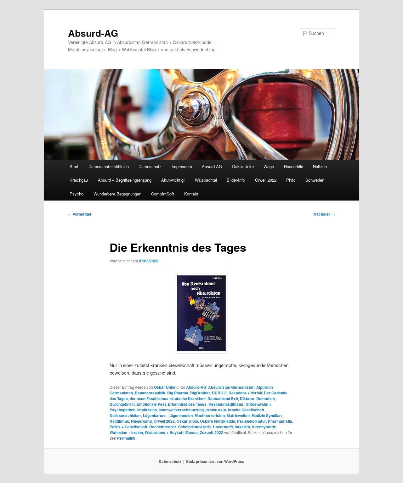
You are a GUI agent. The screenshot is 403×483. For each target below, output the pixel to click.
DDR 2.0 (219, 393)
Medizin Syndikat (267, 415)
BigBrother (200, 393)
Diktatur (247, 398)
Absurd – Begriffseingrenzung (124, 180)
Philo (290, 180)
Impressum (182, 166)
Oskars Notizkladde (217, 421)
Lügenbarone (155, 415)
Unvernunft (223, 427)
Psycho (76, 194)
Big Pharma (177, 393)
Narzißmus (119, 421)
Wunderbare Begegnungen (117, 194)
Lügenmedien (180, 415)
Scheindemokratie (194, 427)
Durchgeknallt (122, 404)
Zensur (191, 432)
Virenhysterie (264, 427)
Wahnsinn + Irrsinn (126, 432)
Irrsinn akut (216, 410)
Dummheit (265, 398)
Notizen (320, 166)
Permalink (126, 438)
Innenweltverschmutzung (181, 410)
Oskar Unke (243, 166)
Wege (269, 166)
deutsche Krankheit (188, 398)
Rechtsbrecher (162, 427)
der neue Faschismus (149, 398)
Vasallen (242, 427)
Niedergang (141, 421)
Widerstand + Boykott (164, 432)
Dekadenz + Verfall (245, 393)
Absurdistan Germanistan (231, 387)
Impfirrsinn (147, 410)
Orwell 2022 (265, 180)
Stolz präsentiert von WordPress (215, 461)
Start (74, 166)
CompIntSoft (162, 194)
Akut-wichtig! (173, 180)
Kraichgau (79, 180)
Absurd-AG (93, 33)
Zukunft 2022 (211, 432)
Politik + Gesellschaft (128, 427)
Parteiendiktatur (251, 421)
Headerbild (293, 166)
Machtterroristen (210, 415)
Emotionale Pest (151, 404)
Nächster (324, 214)
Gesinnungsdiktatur (226, 404)
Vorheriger (80, 214)
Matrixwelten (238, 415)
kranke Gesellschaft (246, 410)
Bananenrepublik (150, 393)
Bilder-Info (236, 180)
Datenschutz (150, 166)
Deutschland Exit (222, 398)
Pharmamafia (280, 421)
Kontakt (191, 194)
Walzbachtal (206, 180)
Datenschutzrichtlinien (108, 166)
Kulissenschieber (125, 415)
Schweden (314, 180)
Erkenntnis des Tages (187, 404)
